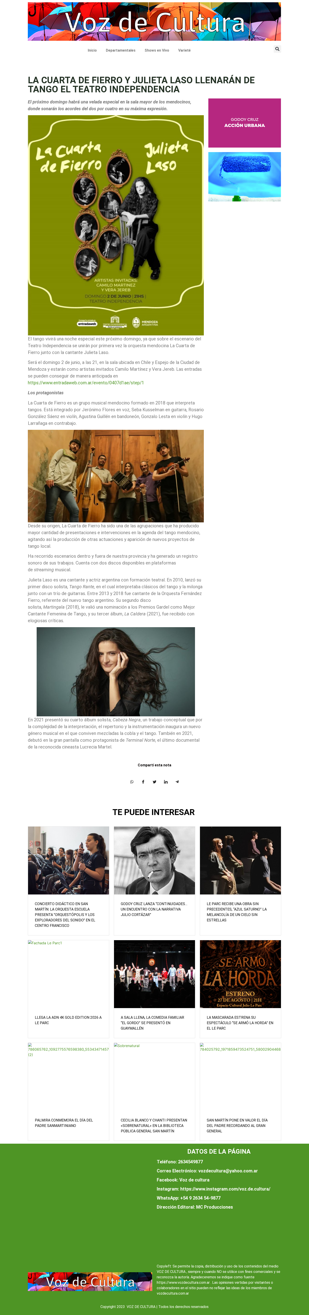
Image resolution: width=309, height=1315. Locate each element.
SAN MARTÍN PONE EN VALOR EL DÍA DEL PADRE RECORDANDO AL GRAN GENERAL (237, 1125)
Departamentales (120, 50)
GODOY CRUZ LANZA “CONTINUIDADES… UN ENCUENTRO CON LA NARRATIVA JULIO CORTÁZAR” (154, 909)
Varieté (184, 50)
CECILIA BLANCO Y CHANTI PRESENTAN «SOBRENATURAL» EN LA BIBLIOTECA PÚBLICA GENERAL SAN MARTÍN (154, 1125)
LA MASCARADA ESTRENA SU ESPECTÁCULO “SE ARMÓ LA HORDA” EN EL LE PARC (240, 1022)
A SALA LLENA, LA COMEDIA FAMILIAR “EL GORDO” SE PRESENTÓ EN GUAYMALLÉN (152, 1022)
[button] (277, 49)
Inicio (92, 50)
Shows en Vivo (157, 50)
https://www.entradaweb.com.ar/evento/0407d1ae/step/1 (86, 382)
